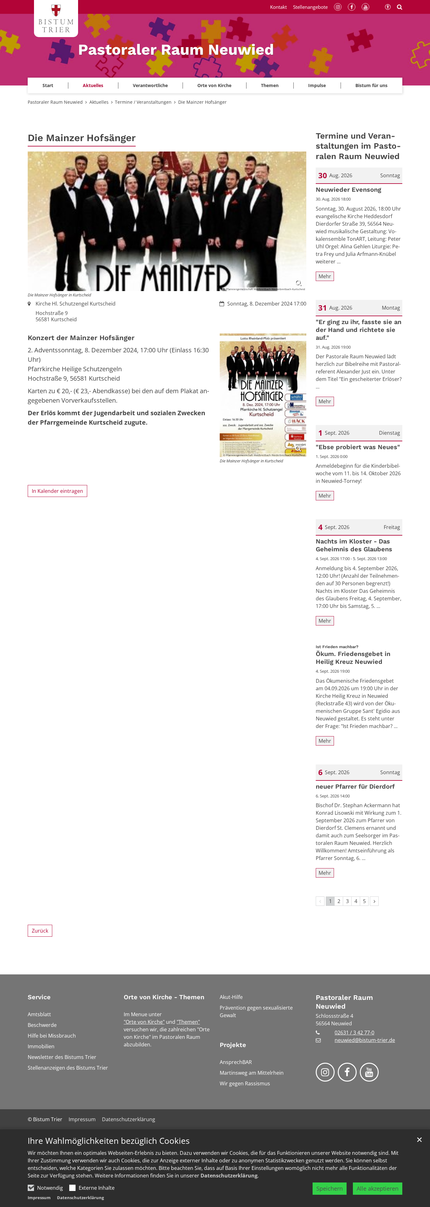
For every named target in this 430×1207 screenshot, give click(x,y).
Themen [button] (270, 85)
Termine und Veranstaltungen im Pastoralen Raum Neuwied (358, 146)
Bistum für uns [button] (371, 85)
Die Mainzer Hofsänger (202, 102)
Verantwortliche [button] (150, 85)
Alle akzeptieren (378, 1188)
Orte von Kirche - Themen (164, 997)
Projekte (233, 1045)
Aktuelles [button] (93, 85)
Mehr (325, 276)
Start (47, 85)
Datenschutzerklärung (229, 1175)
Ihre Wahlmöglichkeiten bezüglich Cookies (109, 1141)
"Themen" (188, 1021)
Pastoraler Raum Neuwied (55, 102)
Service (39, 997)
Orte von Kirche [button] (214, 85)
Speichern (329, 1188)
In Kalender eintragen (57, 491)
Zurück (40, 930)
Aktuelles (99, 102)
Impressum (39, 1197)
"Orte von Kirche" (144, 1021)
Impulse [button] (317, 85)
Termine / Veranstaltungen (143, 102)
